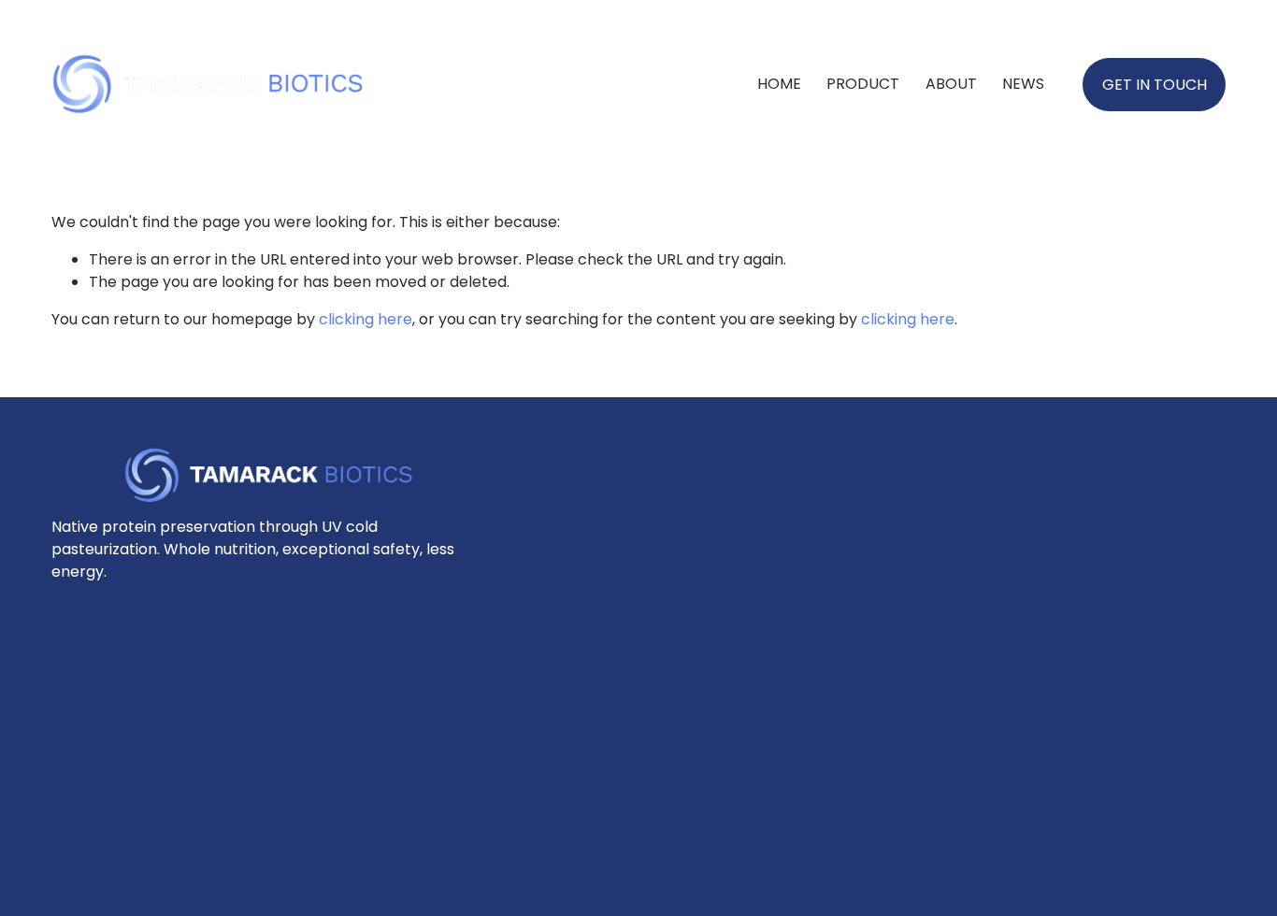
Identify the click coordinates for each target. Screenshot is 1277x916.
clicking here (365, 319)
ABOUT (951, 83)
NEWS (1023, 83)
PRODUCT (862, 83)
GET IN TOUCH (1154, 84)
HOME (779, 83)
